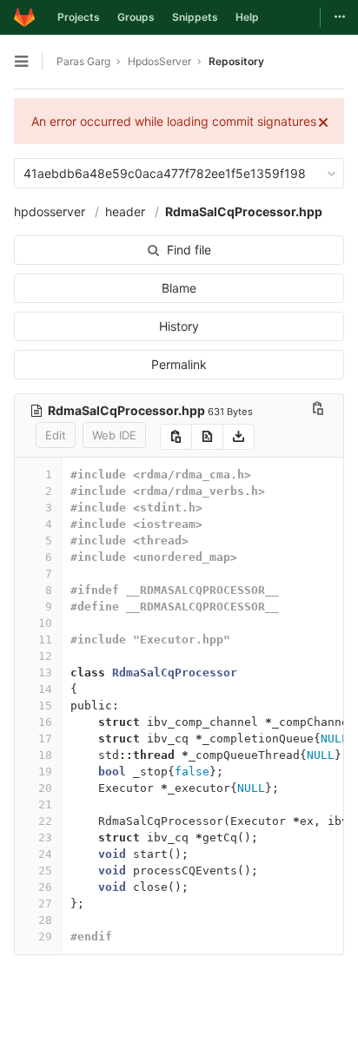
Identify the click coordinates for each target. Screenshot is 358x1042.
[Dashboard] (24, 17)
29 (45, 936)
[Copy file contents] (176, 437)
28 (45, 920)
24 (45, 854)
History (179, 326)
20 (45, 788)
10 (45, 623)
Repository (236, 61)
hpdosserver (49, 211)
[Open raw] (207, 437)
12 (45, 656)
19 (45, 771)
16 (45, 722)
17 (45, 738)
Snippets (195, 16)
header (125, 211)
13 (45, 672)
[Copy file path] (318, 410)
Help (247, 16)
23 (45, 837)
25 (45, 870)
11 (45, 639)
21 (45, 804)
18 (45, 755)
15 (45, 705)
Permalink (179, 364)
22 (45, 821)
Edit (55, 435)
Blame (179, 287)
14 (45, 689)
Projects (78, 16)
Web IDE (114, 435)
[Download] (238, 437)
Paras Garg (83, 61)
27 (45, 903)
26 (45, 887)
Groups (136, 16)
